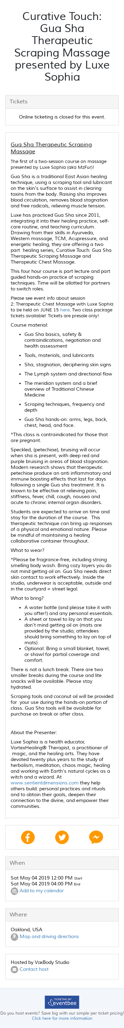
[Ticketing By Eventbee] (62, 1002)
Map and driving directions (48, 937)
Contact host (33, 969)
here (65, 310)
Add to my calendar (41, 891)
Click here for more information (62, 1018)
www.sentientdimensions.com (45, 783)
